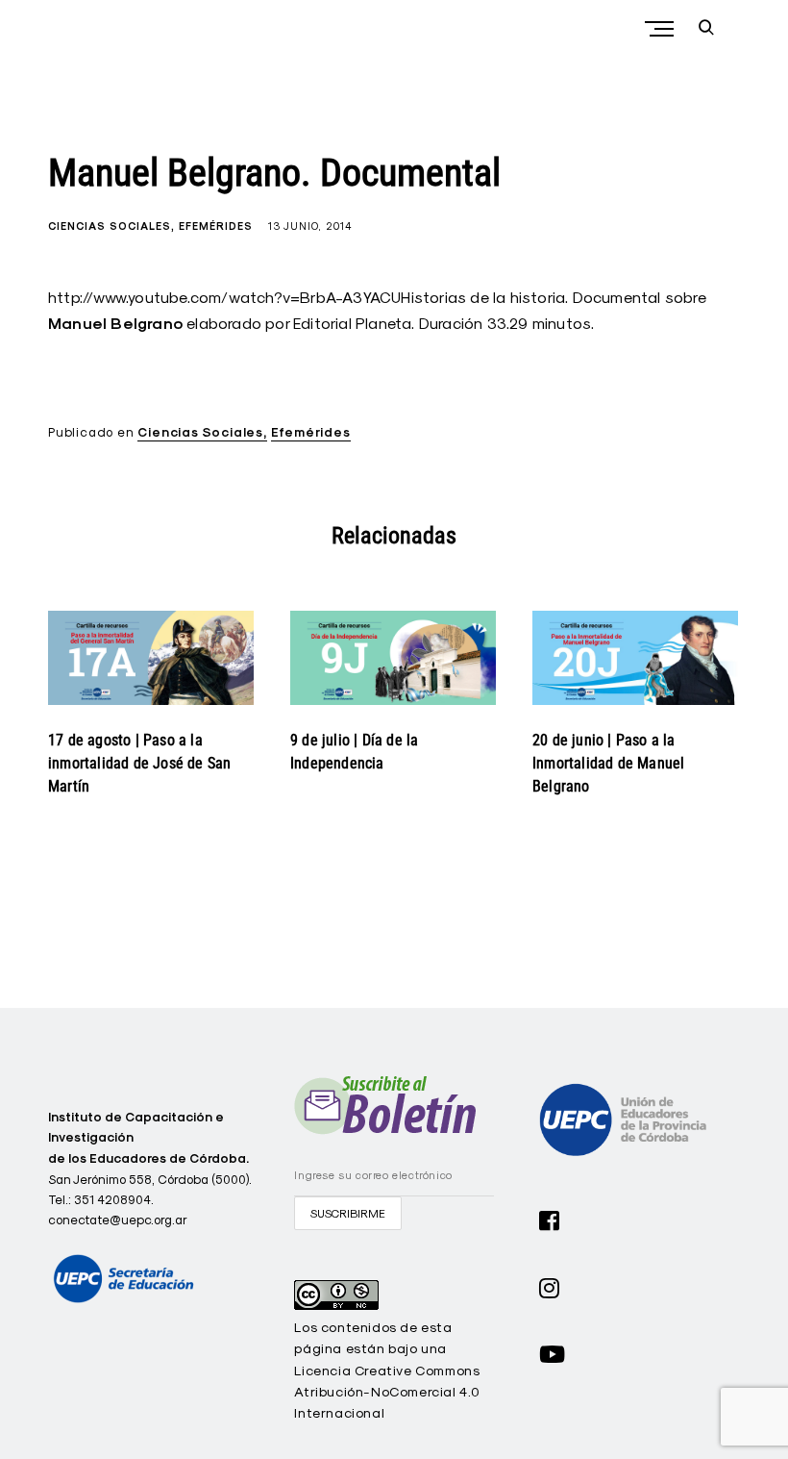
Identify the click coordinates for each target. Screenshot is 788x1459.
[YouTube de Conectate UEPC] (552, 1352)
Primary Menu (661, 29)
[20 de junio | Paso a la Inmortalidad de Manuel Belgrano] (635, 657)
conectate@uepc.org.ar (117, 1219)
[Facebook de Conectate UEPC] (549, 1218)
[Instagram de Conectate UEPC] (549, 1286)
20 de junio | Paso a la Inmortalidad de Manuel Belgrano (608, 763)
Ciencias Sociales (109, 226)
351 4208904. (114, 1199)
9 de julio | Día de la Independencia (354, 751)
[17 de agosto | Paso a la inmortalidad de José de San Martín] (151, 657)
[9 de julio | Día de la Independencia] (393, 657)
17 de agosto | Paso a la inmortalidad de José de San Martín (139, 763)
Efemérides (216, 226)
